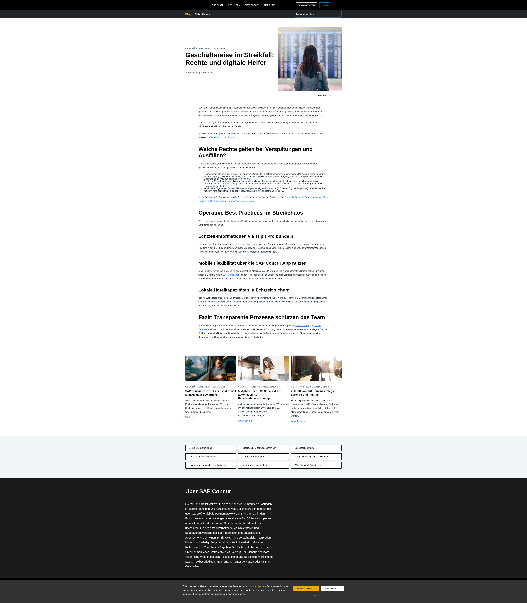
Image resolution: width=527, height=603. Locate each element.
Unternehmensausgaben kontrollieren (207, 465)
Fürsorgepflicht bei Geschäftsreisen (259, 448)
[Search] (338, 14)
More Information (332, 588)
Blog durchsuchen (303, 12)
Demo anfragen (306, 5)
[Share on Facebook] (335, 96)
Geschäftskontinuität (304, 448)
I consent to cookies (306, 588)
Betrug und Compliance (200, 448)
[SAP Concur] (198, 5)
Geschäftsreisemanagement (202, 456)
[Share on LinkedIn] (340, 96)
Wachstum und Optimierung (308, 465)
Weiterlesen (191, 417)
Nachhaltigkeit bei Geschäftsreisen (311, 456)
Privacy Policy (318, 595)
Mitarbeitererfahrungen (253, 456)
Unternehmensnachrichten (254, 465)
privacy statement (257, 586)
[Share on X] (331, 95)
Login (325, 5)
